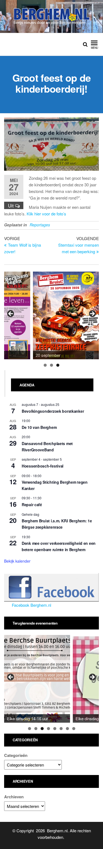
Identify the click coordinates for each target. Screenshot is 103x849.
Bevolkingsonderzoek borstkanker (53, 411)
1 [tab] (45, 365)
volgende (92, 314)
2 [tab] (51, 365)
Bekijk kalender (17, 561)
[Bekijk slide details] (66, 315)
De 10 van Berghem (39, 427)
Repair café (32, 504)
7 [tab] (67, 728)
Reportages (40, 224)
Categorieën (15, 755)
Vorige (11, 314)
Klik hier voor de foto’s (46, 213)
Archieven (14, 797)
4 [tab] (48, 728)
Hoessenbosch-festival (42, 466)
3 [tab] (57, 365)
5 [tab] (54, 728)
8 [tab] (73, 728)
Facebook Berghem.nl (31, 605)
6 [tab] (61, 728)
